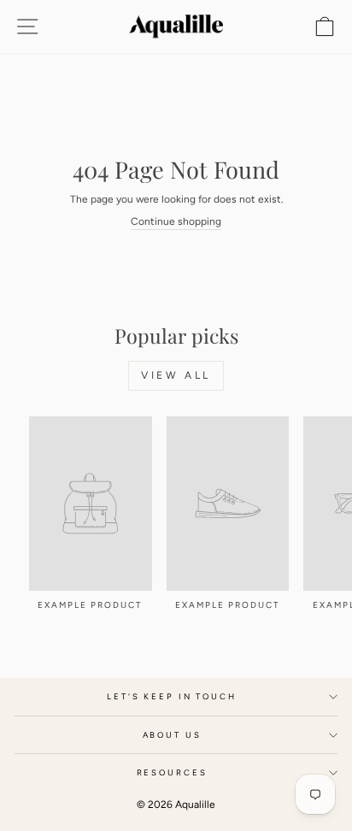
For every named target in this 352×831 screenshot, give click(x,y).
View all (176, 375)
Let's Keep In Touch (172, 696)
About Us (172, 735)
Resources (172, 772)
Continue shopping (176, 221)
